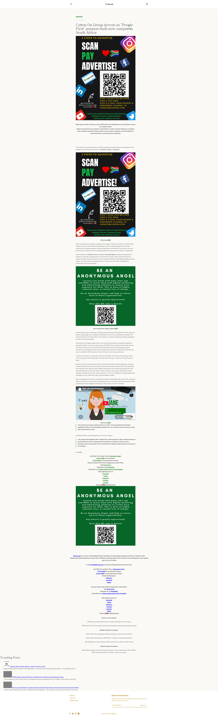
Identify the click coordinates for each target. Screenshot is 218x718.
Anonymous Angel (115, 456)
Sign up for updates (120, 696)
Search (72, 695)
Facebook (105, 474)
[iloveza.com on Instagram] (75, 713)
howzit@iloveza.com (97, 565)
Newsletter (110, 467)
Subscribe (143, 705)
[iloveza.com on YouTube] (78, 713)
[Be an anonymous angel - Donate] (105, 296)
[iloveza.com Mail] (105, 236)
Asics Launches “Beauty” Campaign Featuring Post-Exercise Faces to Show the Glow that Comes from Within (45, 687)
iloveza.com (107, 465)
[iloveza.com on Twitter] (73, 713)
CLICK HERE (100, 458)
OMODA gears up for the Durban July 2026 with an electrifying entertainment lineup (38, 677)
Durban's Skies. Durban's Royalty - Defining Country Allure (27, 666)
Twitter (105, 476)
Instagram (105, 478)
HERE (109, 240)
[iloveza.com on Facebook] (70, 713)
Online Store (74, 700)
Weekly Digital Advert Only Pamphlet (111, 469)
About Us (72, 698)
